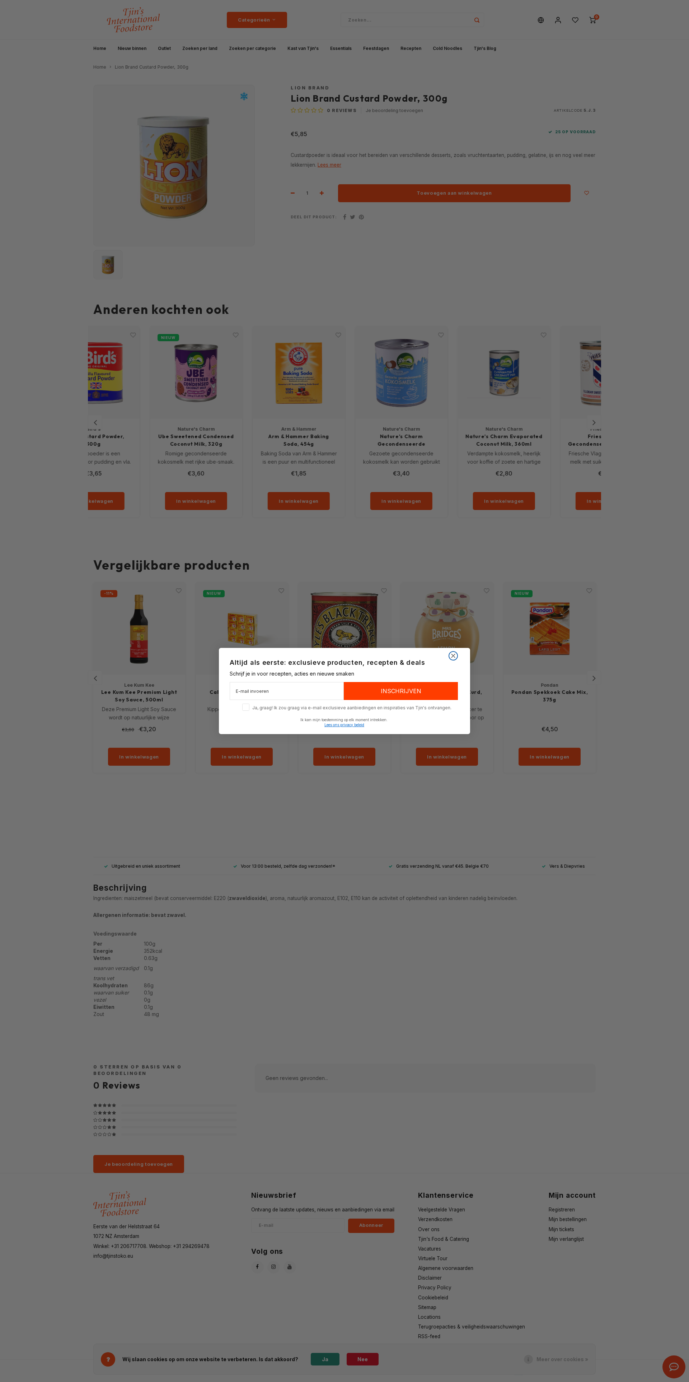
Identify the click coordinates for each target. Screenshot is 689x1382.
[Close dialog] (453, 655)
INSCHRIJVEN (401, 691)
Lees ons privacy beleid (344, 725)
